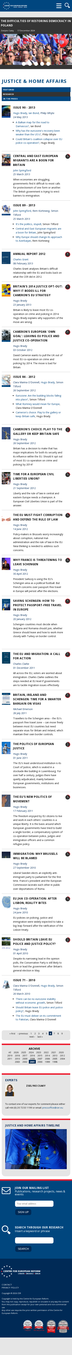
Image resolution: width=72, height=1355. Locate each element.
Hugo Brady (20, 113)
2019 (9, 1055)
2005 (54, 1058)
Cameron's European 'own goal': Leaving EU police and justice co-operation (36, 336)
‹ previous (23, 1033)
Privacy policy (10, 1287)
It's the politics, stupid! (28, 224)
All (10, 1052)
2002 (24, 1061)
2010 (17, 1058)
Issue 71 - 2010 (24, 980)
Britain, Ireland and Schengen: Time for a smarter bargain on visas (37, 699)
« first (12, 1033)
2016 (32, 1055)
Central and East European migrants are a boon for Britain (35, 160)
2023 (38, 1052)
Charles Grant (20, 259)
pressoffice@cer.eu (52, 1107)
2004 (62, 1058)
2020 (61, 1052)
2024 (31, 1052)
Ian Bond (33, 113)
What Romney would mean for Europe (38, 404)
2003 (17, 1061)
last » (40, 1036)
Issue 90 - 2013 (24, 107)
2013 (54, 1055)
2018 (17, 1055)
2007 (39, 1058)
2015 (39, 1055)
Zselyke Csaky (7, 30)
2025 (23, 1052)
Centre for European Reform (15, 6)
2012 (62, 1055)
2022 (46, 1052)
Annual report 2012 (29, 254)
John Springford (22, 170)
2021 (53, 1052)
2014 (47, 1055)
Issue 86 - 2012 (24, 377)
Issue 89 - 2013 (24, 205)
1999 (47, 1061)
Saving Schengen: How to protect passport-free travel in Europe (37, 605)
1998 (54, 1061)
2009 (24, 1058)
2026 (16, 1052)
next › (32, 1036)
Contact (7, 1284)
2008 (32, 1058)
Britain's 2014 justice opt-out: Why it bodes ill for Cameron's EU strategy (38, 290)
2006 (47, 1058)
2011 (9, 1058)
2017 (24, 1055)
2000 (39, 1061)
